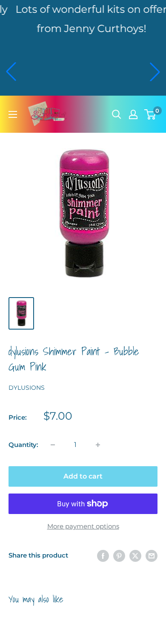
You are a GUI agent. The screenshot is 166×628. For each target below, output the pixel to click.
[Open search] (116, 114)
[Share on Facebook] (103, 555)
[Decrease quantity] (53, 445)
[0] (150, 114)
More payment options (83, 526)
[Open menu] (13, 114)
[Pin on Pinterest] (119, 555)
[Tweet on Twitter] (135, 555)
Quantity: (23, 445)
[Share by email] (151, 555)
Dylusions (27, 387)
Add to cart (83, 476)
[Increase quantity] (98, 445)
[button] (11, 71)
